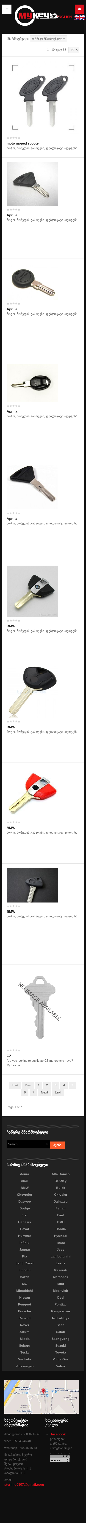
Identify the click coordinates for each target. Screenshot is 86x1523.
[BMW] (32, 591)
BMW (11, 626)
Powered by (58, 1511)
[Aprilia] (32, 184)
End (58, 1092)
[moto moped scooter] (43, 97)
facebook (58, 1434)
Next (44, 1092)
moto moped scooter (23, 143)
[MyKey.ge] (37, 15)
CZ (9, 1056)
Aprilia (12, 215)
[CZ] (41, 1008)
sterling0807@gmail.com (24, 1484)
